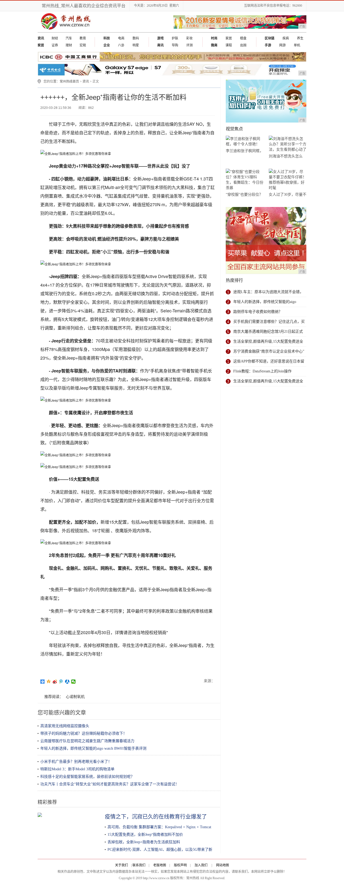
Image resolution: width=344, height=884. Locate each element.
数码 (135, 38)
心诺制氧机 (75, 697)
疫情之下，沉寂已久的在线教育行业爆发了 (156, 817)
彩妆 (189, 38)
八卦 (121, 45)
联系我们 (138, 865)
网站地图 (222, 865)
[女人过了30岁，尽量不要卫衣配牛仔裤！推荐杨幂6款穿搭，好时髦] (287, 180)
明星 (135, 45)
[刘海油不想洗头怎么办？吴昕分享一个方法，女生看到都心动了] (287, 144)
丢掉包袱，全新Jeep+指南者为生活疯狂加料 (144, 842)
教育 (83, 38)
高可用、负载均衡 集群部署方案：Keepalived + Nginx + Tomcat (159, 827)
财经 (55, 38)
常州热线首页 (69, 81)
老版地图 (159, 865)
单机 (297, 45)
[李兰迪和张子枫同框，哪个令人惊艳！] (244, 141)
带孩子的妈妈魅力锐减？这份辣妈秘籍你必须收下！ (83, 733)
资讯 (86, 81)
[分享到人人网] (67, 681)
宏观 (83, 45)
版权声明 (180, 865)
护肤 (175, 38)
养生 (300, 38)
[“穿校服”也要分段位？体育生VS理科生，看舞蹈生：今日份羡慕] (244, 180)
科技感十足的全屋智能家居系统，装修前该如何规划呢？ (87, 777)
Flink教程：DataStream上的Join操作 (262, 371)
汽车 (69, 38)
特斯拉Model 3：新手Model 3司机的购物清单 (77, 769)
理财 (69, 45)
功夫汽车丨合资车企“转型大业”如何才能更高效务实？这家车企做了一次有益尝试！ (109, 784)
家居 (228, 38)
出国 (243, 45)
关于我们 (121, 865)
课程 (228, 45)
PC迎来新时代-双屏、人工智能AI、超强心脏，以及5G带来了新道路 (164, 850)
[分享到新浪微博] (55, 681)
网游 (282, 45)
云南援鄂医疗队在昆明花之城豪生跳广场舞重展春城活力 (87, 741)
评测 (189, 45)
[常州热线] (70, 31)
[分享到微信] (73, 681)
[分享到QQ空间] (48, 681)
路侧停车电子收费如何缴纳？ (257, 312)
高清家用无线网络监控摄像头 (64, 726)
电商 (121, 38)
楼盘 (243, 38)
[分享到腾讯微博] (61, 681)
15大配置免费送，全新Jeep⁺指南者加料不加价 (145, 835)
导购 (175, 45)
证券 (55, 45)
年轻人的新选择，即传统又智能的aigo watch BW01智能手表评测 (93, 748)
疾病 (285, 38)
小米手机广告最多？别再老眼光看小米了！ (76, 762)
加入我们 (201, 865)
